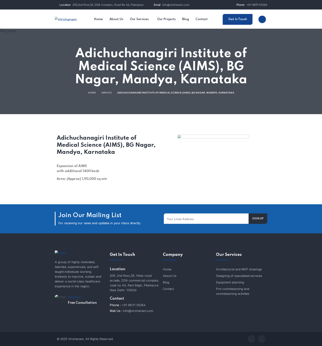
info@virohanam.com (175, 5)
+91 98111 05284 (134, 305)
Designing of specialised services (239, 276)
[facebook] (251, 339)
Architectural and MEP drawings (239, 269)
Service (106, 93)
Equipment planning (230, 282)
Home (92, 93)
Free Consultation (82, 302)
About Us (169, 276)
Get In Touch (237, 19)
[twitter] (261, 339)
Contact (168, 289)
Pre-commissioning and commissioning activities (232, 291)
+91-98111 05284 (256, 5)
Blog (166, 282)
